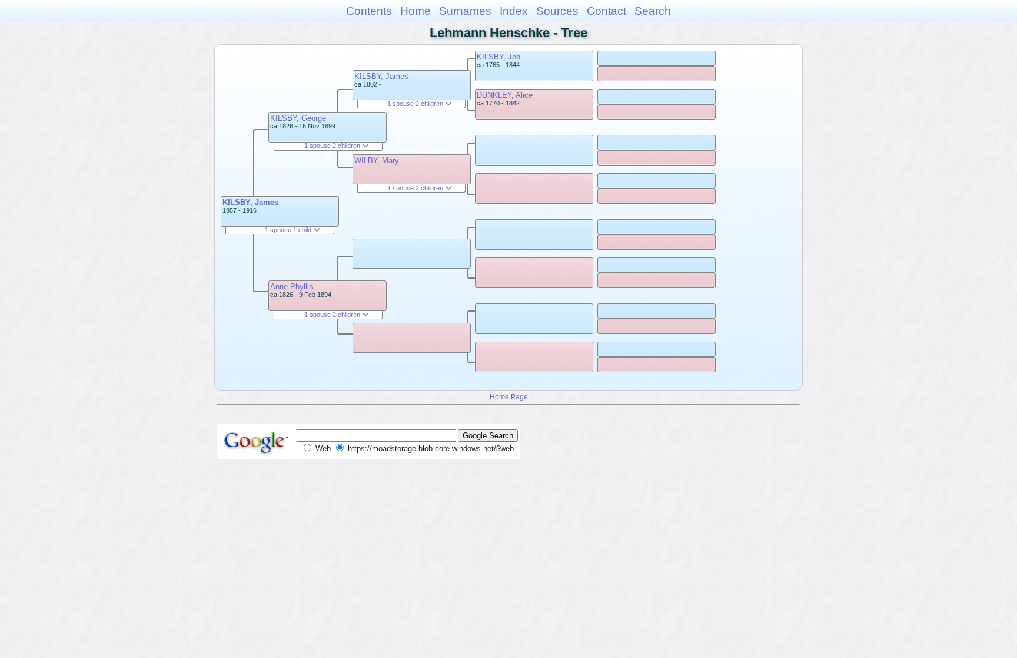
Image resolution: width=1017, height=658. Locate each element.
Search (652, 11)
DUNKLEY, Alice (505, 95)
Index (514, 11)
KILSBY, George (298, 118)
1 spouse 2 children (333, 145)
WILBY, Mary (376, 160)
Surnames (465, 11)
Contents (369, 11)
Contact (606, 11)
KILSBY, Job (498, 56)
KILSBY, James (250, 202)
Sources (557, 11)
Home (415, 11)
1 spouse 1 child (289, 229)
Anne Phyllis (291, 286)
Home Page (509, 397)
